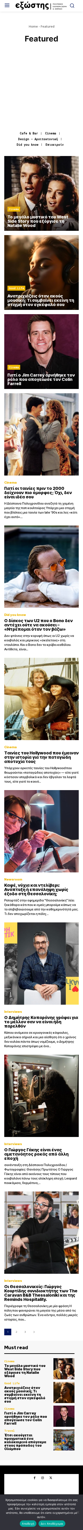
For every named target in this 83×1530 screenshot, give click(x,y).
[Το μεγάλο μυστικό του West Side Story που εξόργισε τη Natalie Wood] (41, 193)
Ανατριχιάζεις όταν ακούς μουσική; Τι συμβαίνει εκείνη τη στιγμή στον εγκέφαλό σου (24, 1394)
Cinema (50, 133)
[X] (51, 1478)
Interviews (13, 1011)
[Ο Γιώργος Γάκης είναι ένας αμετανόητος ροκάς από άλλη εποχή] (41, 1096)
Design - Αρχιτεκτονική (38, 139)
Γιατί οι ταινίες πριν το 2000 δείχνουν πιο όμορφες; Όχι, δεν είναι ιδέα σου (38, 492)
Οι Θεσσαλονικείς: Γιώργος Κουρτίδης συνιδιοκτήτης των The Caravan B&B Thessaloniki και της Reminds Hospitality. (40, 1293)
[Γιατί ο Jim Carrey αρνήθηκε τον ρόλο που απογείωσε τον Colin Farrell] (41, 351)
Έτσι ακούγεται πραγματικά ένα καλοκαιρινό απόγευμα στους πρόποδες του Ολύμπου (25, 1442)
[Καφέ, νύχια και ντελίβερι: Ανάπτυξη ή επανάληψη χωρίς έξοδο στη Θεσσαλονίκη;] (41, 831)
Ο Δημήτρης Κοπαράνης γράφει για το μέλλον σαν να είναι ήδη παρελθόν (41, 1022)
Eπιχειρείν (55, 145)
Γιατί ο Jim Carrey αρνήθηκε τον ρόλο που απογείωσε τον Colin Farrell (25, 1418)
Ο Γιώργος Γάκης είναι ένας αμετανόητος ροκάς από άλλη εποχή (36, 1154)
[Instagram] (43, 1478)
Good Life (16, 288)
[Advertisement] (41, 88)
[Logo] (42, 5)
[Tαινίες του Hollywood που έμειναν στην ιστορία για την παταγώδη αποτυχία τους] (41, 699)
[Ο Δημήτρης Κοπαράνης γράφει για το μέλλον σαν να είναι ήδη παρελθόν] (41, 963)
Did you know (27, 145)
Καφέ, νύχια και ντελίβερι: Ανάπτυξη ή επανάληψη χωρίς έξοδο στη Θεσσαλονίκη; (36, 889)
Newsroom (13, 879)
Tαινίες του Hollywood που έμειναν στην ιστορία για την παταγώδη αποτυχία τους (41, 757)
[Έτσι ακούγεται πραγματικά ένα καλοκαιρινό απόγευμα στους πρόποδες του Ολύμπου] (63, 1439)
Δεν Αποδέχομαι (52, 1523)
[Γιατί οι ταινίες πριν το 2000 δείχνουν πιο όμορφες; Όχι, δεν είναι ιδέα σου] (41, 434)
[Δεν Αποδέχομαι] (78, 1512)
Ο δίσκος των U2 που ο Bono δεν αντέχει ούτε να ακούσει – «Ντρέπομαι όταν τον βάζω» (38, 625)
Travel (9, 1430)
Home (33, 26)
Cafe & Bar (29, 133)
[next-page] (33, 1332)
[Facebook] (34, 1478)
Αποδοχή (28, 1523)
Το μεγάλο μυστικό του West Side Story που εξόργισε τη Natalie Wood (25, 1371)
